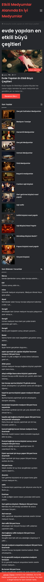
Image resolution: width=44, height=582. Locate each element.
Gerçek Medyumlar (24, 142)
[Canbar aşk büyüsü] (8, 187)
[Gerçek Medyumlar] (8, 145)
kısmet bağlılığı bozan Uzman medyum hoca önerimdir (19, 430)
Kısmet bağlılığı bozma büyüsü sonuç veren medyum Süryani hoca (19, 442)
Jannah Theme (8, 575)
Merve (4, 276)
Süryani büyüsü (22, 257)
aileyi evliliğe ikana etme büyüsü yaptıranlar (19, 373)
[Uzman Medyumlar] (8, 156)
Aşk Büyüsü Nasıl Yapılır (26, 226)
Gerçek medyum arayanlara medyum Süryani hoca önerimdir (22, 546)
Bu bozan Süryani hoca (11, 569)
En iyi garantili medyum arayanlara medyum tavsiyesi (19, 558)
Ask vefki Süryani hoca (11, 523)
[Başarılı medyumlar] (8, 176)
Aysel (4, 299)
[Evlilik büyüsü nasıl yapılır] (8, 218)
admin (6, 75)
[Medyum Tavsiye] (8, 124)
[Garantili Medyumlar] (8, 135)
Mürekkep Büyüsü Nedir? (26, 236)
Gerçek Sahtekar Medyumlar (28, 111)
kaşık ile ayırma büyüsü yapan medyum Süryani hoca (21, 394)
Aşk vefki (20, 205)
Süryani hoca (7, 465)
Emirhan (5, 494)
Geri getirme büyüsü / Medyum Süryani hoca (19, 504)
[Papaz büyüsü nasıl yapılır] (8, 249)
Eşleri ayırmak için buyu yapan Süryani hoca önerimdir (19, 454)
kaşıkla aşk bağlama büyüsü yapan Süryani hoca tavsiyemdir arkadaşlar (21, 418)
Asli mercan (6, 514)
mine (4, 290)
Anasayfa (7, 24)
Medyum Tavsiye (23, 121)
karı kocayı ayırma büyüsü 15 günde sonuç (19, 383)
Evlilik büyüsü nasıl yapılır (27, 215)
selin (4, 485)
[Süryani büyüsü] (8, 260)
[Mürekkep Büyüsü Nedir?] (8, 239)
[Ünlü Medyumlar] (8, 166)
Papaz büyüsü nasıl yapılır (27, 246)
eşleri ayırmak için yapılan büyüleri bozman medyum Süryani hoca (19, 353)
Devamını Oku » (11, 96)
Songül (5, 309)
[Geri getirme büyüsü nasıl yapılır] (8, 197)
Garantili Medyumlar (25, 132)
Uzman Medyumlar (24, 153)
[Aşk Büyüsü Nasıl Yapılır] (8, 228)
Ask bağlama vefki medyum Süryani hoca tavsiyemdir (18, 534)
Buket (4, 335)
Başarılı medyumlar (24, 173)
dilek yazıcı (6, 364)
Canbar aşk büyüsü (24, 184)
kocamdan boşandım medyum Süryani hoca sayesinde (19, 406)
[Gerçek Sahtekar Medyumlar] (8, 114)
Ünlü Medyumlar (23, 163)
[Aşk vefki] (8, 208)
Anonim (5, 475)
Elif (3, 283)
